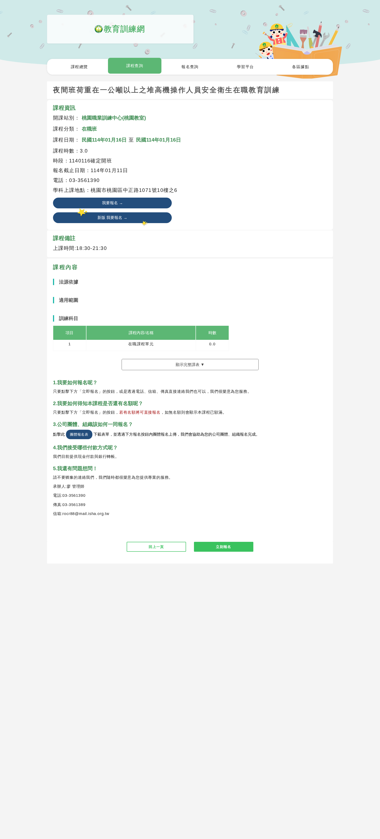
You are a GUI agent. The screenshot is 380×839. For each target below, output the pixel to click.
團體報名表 (79, 434)
